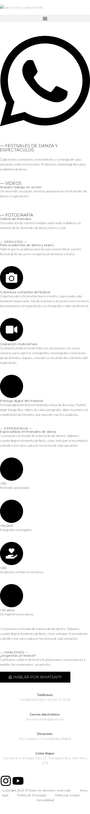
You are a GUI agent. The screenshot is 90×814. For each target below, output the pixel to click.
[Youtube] (18, 781)
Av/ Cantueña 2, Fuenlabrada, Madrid (45, 739)
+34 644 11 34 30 (58, 700)
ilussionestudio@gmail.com (45, 719)
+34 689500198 (30, 700)
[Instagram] (6, 781)
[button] (45, 18)
